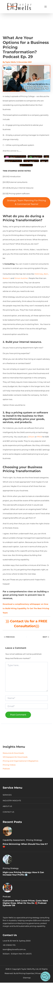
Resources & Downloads (13, 753)
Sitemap (27, 978)
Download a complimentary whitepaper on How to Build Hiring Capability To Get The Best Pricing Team (26, 608)
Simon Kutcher (21, 278)
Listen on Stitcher (31, 161)
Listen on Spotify (35, 156)
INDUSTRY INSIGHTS (12, 801)
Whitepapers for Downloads (15, 757)
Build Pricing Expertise (24, 973)
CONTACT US (8, 812)
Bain (46, 274)
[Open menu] (45, 6)
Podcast (6, 769)
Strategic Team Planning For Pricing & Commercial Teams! (26, 202)
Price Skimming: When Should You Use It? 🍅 (25, 845)
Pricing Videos (9, 765)
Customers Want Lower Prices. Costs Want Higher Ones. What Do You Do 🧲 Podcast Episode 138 (25, 903)
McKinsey (39, 274)
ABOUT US (7, 806)
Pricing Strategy (34, 840)
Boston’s (6, 278)
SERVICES (7, 795)
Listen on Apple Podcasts (15, 156)
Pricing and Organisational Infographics (20, 761)
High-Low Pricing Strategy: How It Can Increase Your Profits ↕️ (23, 873)
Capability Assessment (14, 840)
